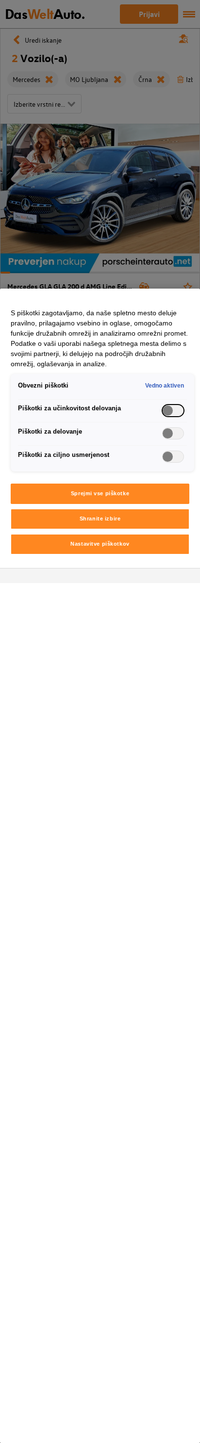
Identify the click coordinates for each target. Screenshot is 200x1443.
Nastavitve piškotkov (99, 544)
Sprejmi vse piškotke (100, 493)
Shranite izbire (100, 518)
